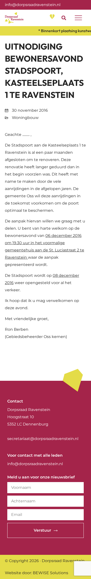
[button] (63, 18)
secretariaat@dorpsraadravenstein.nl (42, 438)
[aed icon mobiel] (52, 16)
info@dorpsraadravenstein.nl (32, 4)
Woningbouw (25, 117)
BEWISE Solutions (50, 573)
